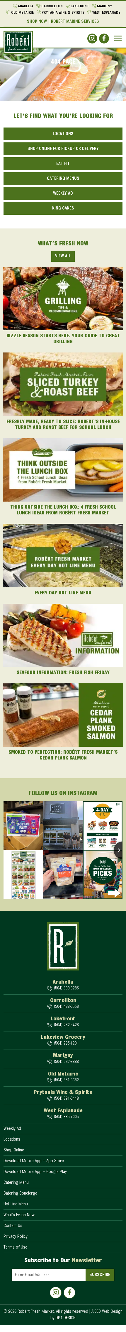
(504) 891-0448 (66, 1099)
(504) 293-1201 (66, 1043)
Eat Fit (63, 163)
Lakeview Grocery (63, 1037)
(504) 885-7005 (66, 1117)
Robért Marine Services (75, 21)
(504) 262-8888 (66, 1062)
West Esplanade (106, 13)
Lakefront (80, 6)
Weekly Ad (63, 193)
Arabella (25, 6)
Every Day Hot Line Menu (63, 593)
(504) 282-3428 (66, 1025)
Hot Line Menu (16, 1204)
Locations (63, 134)
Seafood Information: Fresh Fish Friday (63, 672)
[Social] (92, 38)
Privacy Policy (16, 1236)
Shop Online (14, 1150)
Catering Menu (16, 1182)
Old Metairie (22, 13)
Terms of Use (15, 1247)
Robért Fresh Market (36, 1311)
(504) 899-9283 (66, 988)
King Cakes (63, 208)
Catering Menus (63, 178)
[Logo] (18, 42)
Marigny (104, 6)
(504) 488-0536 (66, 1007)
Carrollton (52, 6)
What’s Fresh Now (19, 1215)
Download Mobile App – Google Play (35, 1171)
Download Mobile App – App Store (34, 1161)
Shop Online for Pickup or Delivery (63, 148)
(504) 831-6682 (66, 1080)
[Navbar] (118, 38)
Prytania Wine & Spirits (63, 13)
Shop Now (37, 21)
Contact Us (13, 1225)
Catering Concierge (20, 1193)
